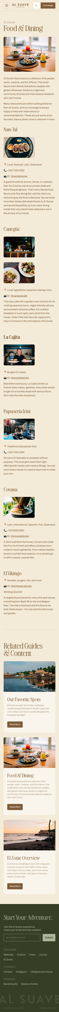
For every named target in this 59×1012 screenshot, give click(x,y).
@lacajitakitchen (20, 378)
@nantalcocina (19, 176)
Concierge (48, 5)
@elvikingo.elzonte (21, 586)
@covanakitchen (20, 536)
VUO (53, 1008)
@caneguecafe (19, 296)
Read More (15, 724)
